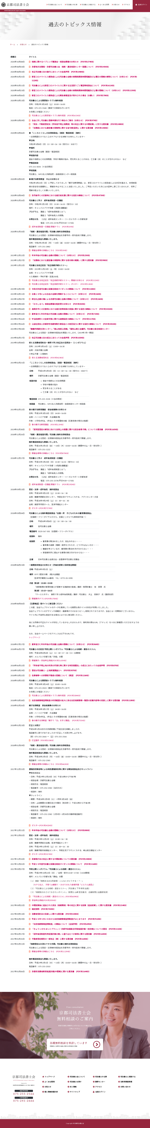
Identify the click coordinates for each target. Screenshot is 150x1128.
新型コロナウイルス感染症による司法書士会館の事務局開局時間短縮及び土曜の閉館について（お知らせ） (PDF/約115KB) (84, 90)
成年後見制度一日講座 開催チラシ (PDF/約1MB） (53, 227)
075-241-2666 (23, 1100)
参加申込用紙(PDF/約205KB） (44, 900)
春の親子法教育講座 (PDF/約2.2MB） (48, 424)
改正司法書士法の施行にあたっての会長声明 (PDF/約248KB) (58, 72)
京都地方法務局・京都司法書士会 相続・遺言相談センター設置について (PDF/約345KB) (70, 67)
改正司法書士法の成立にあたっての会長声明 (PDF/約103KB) (58, 338)
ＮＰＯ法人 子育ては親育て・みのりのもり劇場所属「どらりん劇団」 (63, 885)
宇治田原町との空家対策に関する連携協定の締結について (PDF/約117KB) (64, 319)
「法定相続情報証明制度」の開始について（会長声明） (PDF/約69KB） (62, 924)
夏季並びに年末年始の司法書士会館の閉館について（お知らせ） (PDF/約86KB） (66, 644)
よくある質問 (104, 4)
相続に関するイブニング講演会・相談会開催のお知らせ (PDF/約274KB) (63, 62)
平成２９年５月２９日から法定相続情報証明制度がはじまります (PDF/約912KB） (67, 919)
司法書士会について (55, 4)
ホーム (12, 44)
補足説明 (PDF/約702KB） (44, 909)
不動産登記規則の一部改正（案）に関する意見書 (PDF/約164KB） (60, 939)
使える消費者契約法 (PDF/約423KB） (48, 358)
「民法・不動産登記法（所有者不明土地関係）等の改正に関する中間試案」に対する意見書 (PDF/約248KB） (78, 124)
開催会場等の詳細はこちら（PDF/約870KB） (51, 453)
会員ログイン (100, 1092)
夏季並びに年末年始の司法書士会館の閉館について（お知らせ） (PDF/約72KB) (65, 314)
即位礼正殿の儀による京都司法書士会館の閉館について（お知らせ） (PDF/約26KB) (67, 299)
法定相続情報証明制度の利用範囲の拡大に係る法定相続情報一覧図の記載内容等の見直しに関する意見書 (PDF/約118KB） (84, 700)
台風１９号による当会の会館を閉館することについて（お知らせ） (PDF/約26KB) (66, 294)
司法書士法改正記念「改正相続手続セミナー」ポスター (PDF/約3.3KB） (63, 284)
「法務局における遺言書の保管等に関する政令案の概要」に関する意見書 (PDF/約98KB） (70, 260)
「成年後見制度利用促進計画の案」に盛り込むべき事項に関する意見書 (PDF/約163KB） (70, 934)
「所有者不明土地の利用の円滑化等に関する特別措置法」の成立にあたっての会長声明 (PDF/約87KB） (76, 665)
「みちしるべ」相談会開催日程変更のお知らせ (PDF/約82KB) (58, 304)
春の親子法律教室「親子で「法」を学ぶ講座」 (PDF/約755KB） (59, 720)
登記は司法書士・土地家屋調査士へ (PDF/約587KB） (55, 670)
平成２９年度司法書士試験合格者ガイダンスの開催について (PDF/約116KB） (65, 864)
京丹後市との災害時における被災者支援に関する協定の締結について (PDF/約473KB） (69, 195)
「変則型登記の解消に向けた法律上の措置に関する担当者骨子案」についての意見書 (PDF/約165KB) (75, 429)
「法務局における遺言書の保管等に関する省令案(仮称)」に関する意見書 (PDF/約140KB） (70, 128)
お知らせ (116, 4)
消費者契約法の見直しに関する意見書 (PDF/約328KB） (56, 914)
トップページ (34, 637)
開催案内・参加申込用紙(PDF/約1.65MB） (50, 660)
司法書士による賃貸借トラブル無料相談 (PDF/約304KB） (57, 695)
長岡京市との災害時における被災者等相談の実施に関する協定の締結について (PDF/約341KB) (72, 309)
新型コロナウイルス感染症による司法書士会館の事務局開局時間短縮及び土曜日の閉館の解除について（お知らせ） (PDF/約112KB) (84, 78)
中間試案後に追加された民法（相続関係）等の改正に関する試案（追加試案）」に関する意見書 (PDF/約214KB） (80, 905)
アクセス (127, 4)
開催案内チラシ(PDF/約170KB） (45, 599)
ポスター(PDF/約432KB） (43, 825)
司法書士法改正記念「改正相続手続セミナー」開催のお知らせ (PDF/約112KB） (66, 280)
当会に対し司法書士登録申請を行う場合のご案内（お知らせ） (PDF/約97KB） (65, 120)
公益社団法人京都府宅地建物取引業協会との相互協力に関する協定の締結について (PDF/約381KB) (74, 324)
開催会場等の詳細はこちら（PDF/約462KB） (51, 764)
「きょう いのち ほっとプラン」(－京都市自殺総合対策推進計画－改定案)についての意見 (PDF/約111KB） (77, 929)
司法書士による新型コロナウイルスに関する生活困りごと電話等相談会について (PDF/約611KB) (73, 85)
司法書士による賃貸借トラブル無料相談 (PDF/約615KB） (57, 115)
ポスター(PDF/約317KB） (43, 854)
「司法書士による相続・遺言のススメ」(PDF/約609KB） (56, 896)
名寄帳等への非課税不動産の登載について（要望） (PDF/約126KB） (61, 675)
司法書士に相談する (88, 4)
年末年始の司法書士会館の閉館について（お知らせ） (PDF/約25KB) (61, 255)
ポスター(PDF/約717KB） (43, 508)
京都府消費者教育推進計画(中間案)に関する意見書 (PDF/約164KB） (61, 971)
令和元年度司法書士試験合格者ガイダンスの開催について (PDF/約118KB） (64, 289)
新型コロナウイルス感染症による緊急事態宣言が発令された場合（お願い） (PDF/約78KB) (70, 95)
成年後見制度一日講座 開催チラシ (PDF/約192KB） (54, 484)
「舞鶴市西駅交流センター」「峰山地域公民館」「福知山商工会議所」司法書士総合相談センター (69, 329)
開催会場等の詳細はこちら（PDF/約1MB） (50, 250)
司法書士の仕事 (71, 4)
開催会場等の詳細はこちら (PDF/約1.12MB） (51, 951)
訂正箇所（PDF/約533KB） (43, 740)
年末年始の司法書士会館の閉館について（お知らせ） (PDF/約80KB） (61, 830)
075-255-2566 (23, 1094)
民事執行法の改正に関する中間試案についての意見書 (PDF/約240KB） (62, 859)
